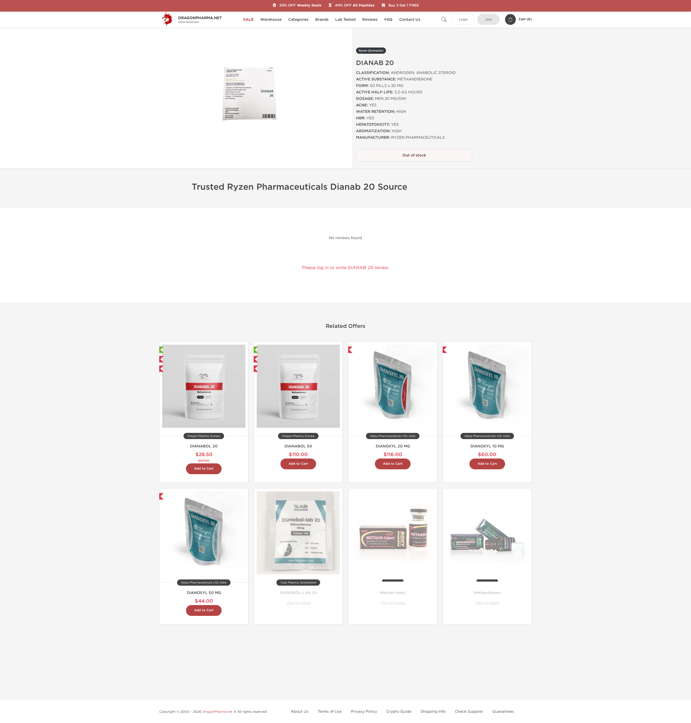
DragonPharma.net (217, 712)
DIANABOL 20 (204, 446)
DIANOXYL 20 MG (393, 446)
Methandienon (487, 592)
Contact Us (409, 19)
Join (488, 20)
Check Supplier (469, 711)
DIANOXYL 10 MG (487, 446)
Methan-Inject (393, 592)
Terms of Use (330, 711)
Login (463, 20)
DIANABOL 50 (298, 446)
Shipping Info (433, 711)
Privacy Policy (364, 711)
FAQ (388, 19)
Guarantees (503, 711)
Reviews (370, 19)
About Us (300, 711)
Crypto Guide (398, 711)
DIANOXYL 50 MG (204, 592)
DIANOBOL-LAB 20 (298, 592)
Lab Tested (345, 19)
